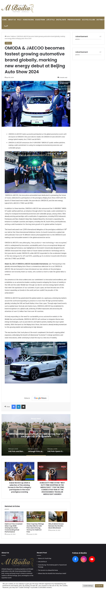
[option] (36, 435)
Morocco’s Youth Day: (44, 558)
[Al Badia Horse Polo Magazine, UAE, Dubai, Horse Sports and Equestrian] (18, 8)
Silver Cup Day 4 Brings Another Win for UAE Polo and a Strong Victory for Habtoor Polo (35, 528)
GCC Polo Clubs (88, 20)
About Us (12, 20)
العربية (6, 26)
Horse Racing (28, 20)
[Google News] (40, 398)
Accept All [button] (99, 586)
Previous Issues (74, 20)
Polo (19, 20)
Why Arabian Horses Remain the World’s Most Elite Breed (56, 526)
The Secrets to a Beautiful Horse (48, 570)
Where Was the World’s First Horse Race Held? (52, 573)
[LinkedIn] (18, 407)
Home (4, 20)
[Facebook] (14, 407)
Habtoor (13, 36)
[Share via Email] (23, 407)
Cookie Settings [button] (88, 586)
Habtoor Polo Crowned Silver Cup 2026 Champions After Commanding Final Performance (13, 528)
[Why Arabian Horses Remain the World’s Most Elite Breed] (57, 516)
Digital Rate (61, 20)
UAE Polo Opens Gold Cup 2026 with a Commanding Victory (36, 435)
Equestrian (40, 20)
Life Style (50, 20)
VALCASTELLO (42, 562)
